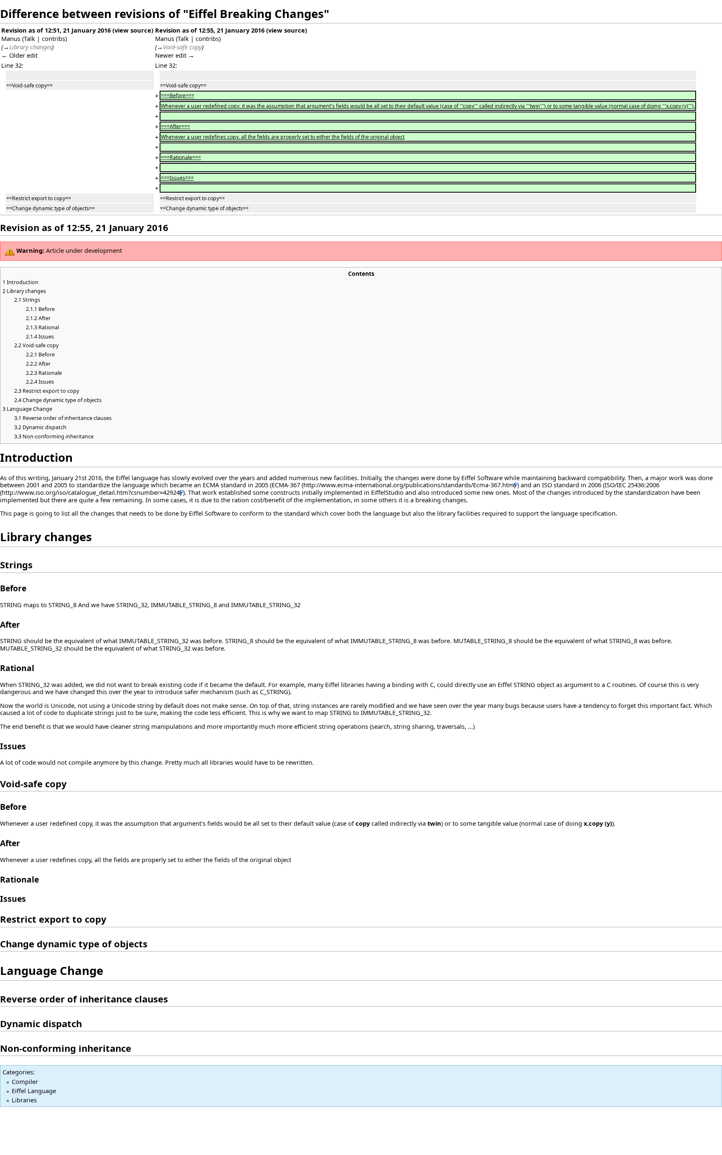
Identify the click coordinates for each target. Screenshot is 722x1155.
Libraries (24, 1100)
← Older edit (19, 55)
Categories (18, 1072)
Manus (10, 38)
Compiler (25, 1081)
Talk (29, 38)
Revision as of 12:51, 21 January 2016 (56, 30)
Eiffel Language (34, 1090)
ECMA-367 (286, 485)
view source (132, 30)
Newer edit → (174, 55)
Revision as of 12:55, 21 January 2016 (209, 30)
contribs (53, 38)
